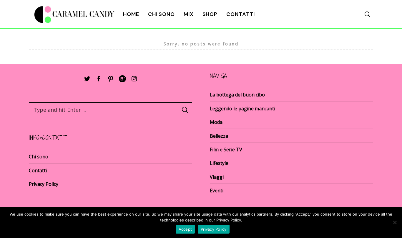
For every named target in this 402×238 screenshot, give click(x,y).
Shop (210, 14)
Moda (216, 122)
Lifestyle (219, 163)
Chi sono (161, 14)
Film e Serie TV (226, 149)
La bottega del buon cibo (237, 94)
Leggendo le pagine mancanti (242, 108)
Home (131, 14)
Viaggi (217, 177)
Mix (189, 14)
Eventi (216, 190)
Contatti (240, 14)
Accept (185, 229)
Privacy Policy (43, 184)
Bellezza (219, 136)
